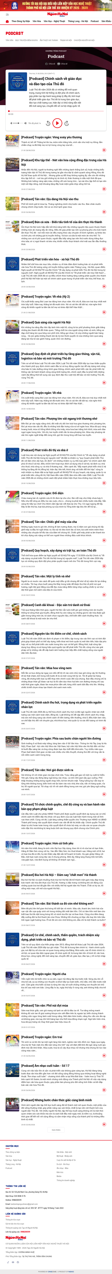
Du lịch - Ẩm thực (63, 1164)
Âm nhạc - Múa (62, 1168)
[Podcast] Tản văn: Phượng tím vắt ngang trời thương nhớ (59, 418)
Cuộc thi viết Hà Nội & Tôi (66, 1160)
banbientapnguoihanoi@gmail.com (24, 1204)
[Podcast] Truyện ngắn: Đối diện (42, 493)
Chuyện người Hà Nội (84, 40)
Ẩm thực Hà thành (49, 40)
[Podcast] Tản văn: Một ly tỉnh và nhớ (45, 576)
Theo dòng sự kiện (21, 21)
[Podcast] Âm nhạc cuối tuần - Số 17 (45, 1066)
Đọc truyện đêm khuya (26, 40)
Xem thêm (56, 1130)
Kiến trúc (60, 1172)
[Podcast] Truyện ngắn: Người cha (43, 974)
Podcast (95, 21)
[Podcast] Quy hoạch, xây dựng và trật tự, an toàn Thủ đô (58, 550)
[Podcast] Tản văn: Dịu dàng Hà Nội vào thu (49, 199)
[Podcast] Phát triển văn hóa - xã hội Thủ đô (50, 259)
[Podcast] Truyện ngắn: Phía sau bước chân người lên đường (61, 738)
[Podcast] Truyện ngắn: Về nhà (41, 393)
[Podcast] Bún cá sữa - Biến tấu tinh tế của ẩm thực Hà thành (61, 222)
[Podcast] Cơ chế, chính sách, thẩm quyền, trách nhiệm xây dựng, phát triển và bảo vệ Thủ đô (60, 937)
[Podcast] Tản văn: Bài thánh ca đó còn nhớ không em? (57, 903)
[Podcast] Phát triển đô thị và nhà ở (44, 450)
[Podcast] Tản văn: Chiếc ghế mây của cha (49, 522)
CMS (52, 1272)
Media (59, 1176)
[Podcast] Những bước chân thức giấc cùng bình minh (56, 1100)
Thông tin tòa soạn (13, 1220)
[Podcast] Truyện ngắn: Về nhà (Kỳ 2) (45, 296)
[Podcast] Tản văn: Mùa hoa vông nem (46, 668)
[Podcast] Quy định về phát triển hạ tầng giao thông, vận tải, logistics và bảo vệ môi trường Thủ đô (61, 356)
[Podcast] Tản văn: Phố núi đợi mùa (44, 1005)
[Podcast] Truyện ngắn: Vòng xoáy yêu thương (51, 137)
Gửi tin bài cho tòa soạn (15, 1224)
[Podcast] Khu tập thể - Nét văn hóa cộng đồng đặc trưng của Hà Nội (63, 162)
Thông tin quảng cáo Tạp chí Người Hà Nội (22, 1228)
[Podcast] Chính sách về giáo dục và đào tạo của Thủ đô (55, 81)
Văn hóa (37, 21)
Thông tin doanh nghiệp (66, 1180)
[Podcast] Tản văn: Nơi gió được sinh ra (47, 770)
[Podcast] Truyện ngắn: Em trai (41, 1037)
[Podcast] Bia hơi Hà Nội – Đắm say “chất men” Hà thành (59, 875)
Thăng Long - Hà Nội (78, 21)
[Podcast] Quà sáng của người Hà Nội (46, 322)
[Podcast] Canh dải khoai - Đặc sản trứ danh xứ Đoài (55, 605)
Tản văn (9, 40)
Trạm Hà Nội (66, 40)
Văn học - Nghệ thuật (54, 21)
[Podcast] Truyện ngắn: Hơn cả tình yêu (47, 843)
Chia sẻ (52, 63)
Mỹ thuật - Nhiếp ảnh (64, 1156)
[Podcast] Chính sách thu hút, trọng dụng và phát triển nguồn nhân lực (61, 704)
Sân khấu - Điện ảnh (64, 1152)
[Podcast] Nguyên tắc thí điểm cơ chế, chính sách (54, 633)
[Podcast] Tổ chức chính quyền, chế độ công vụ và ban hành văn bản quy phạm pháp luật (63, 806)
